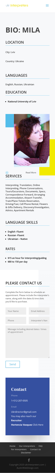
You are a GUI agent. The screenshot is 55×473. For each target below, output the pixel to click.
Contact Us (35, 449)
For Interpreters (19, 449)
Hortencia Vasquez (21, 424)
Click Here (37, 424)
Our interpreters (27, 446)
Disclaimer (26, 452)
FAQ (40, 446)
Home (12, 446)
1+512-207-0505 (19, 400)
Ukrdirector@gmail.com (24, 411)
